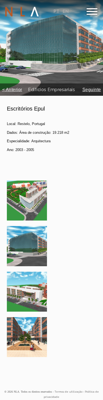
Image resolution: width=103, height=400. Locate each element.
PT (57, 11)
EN (66, 11)
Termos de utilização (68, 391)
